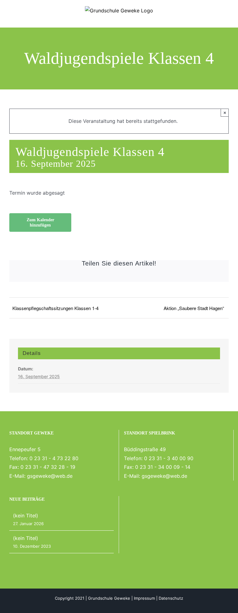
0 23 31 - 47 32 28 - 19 (47, 467)
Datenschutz (171, 598)
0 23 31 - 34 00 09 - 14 (162, 467)
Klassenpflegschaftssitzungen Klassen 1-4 (55, 308)
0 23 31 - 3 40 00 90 (168, 458)
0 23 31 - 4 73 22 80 (53, 458)
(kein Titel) (25, 515)
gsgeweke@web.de (50, 476)
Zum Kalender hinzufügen (40, 222)
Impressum (144, 598)
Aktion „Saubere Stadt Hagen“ (194, 308)
